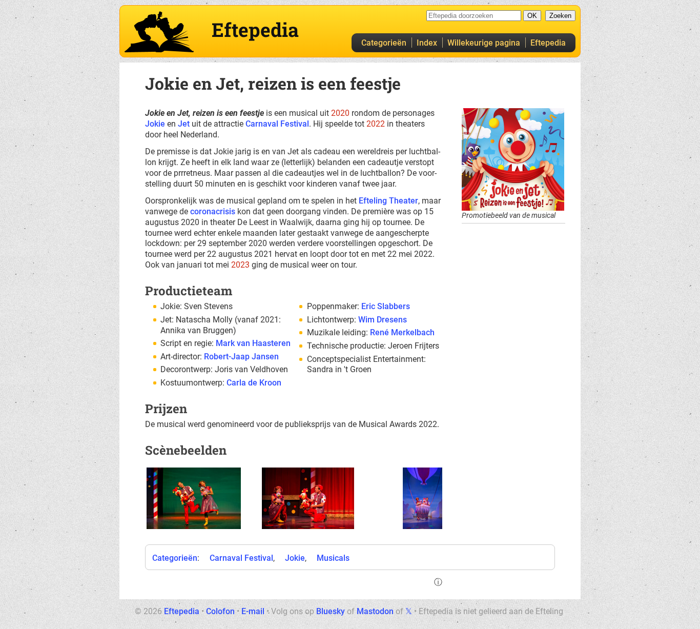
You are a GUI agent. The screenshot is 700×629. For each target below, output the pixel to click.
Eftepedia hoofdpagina (159, 31)
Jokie (155, 124)
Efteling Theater (388, 201)
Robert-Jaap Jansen (241, 356)
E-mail (252, 611)
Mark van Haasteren (253, 343)
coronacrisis (212, 211)
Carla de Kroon (254, 383)
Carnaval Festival (277, 124)
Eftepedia (548, 43)
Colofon (220, 611)
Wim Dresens (382, 319)
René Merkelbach (402, 332)
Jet (184, 124)
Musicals (333, 558)
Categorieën (383, 43)
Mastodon (375, 611)
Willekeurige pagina (483, 43)
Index (427, 43)
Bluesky (330, 611)
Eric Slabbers (385, 306)
